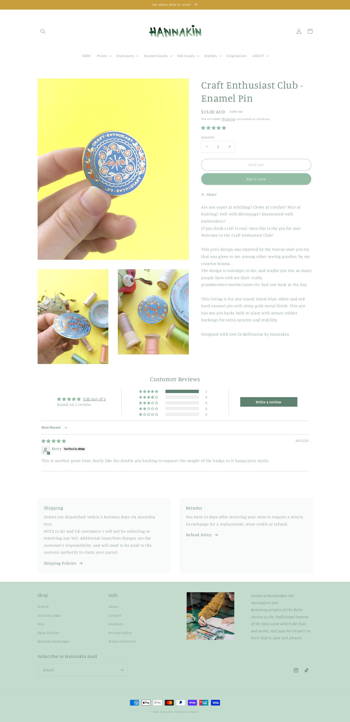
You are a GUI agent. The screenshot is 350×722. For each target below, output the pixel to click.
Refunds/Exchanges (54, 641)
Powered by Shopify (186, 711)
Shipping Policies (60, 563)
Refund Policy (199, 534)
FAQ (41, 624)
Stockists (116, 624)
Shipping (228, 118)
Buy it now (256, 179)
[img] (53, 441)
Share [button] (211, 194)
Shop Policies (49, 633)
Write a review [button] (269, 402)
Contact (115, 615)
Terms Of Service (122, 641)
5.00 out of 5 (94, 399)
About (113, 606)
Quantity (207, 137)
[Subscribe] (121, 670)
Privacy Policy (120, 633)
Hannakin (167, 711)
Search (43, 606)
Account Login (49, 615)
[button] (43, 31)
